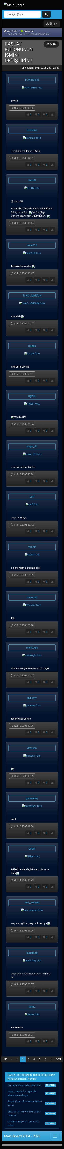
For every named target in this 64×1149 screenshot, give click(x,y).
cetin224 (32, 245)
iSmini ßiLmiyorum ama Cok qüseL (23, 1123)
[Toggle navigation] (55, 1136)
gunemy (32, 697)
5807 (52, 44)
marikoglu (32, 647)
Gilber (32, 848)
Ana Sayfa (12, 31)
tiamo (32, 1006)
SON (58, 1059)
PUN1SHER (32, 80)
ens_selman (32, 902)
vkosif (32, 547)
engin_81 (32, 446)
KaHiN (32, 180)
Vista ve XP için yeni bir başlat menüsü (24, 1113)
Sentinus (32, 130)
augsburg (32, 952)
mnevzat (32, 597)
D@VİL (32, 396)
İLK (5, 1059)
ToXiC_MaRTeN (32, 295)
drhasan (32, 748)
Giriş (52, 23)
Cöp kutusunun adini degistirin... (25, 1085)
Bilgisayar (28, 31)
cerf (32, 496)
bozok (32, 345)
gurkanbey (32, 798)
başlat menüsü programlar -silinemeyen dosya (23, 1093)
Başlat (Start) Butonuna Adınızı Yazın (25, 1103)
